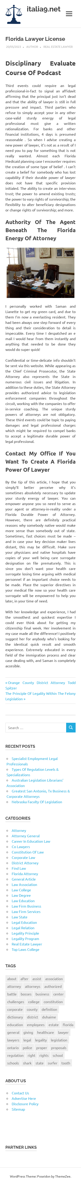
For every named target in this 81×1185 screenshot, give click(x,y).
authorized (53, 986)
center (58, 994)
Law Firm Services (26, 911)
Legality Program (25, 938)
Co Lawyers (21, 846)
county (32, 1009)
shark (27, 1063)
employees (36, 1024)
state (40, 1063)
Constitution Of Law (28, 852)
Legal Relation (23, 927)
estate (54, 1024)
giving (28, 1032)
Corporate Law (23, 857)
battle (12, 994)
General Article (24, 879)
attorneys (32, 986)
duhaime (49, 1017)
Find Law (19, 868)
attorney (14, 986)
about (11, 978)
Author (32, 46)
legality (41, 1040)
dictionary (15, 1017)
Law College (21, 890)
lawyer (63, 1032)
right (31, 1055)
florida (68, 1024)
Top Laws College (25, 949)
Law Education (23, 900)
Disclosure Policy (25, 1103)
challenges (15, 1001)
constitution (53, 1001)
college (34, 1001)
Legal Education (24, 922)
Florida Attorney (25, 873)
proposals (58, 1047)
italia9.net (44, 9)
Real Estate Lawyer (58, 46)
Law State (19, 917)
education (15, 1024)
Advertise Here (24, 1098)
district (32, 1017)
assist (36, 978)
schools (13, 1063)
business (42, 994)
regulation (15, 1055)
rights (44, 1055)
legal (27, 1040)
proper (41, 1047)
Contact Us (20, 1093)
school (58, 1055)
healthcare (45, 1032)
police (27, 1047)
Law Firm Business (26, 906)
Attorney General (26, 835)
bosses (26, 994)
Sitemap (18, 1109)
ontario (13, 1047)
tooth (65, 1063)
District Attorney (25, 862)
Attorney (19, 830)
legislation (59, 1040)
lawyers (13, 1040)
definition (49, 1009)
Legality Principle (25, 933)
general (13, 1032)
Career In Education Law (31, 841)
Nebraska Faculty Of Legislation (37, 801)
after (24, 978)
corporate (15, 1009)
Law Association (24, 884)
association (54, 978)
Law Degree (21, 895)
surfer (52, 1063)
